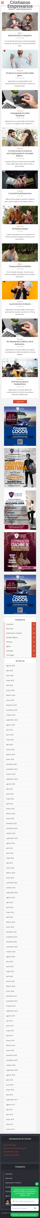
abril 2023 (9, 863)
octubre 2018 (10, 1065)
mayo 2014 (10, 1119)
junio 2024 (9, 794)
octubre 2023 (10, 833)
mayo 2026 (10, 680)
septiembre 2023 (12, 838)
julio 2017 (9, 1109)
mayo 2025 (10, 740)
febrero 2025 (10, 754)
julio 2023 (9, 848)
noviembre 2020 (11, 947)
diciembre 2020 (11, 942)
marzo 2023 (10, 868)
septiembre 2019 (12, 1011)
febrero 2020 (10, 986)
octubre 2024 (10, 774)
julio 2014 (9, 1114)
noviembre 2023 (11, 828)
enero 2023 (10, 878)
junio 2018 (9, 1085)
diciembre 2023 (11, 823)
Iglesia (20, 33)
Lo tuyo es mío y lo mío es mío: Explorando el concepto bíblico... (20, 153)
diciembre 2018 (11, 1055)
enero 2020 (10, 991)
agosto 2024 (10, 784)
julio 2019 (9, 1021)
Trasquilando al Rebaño (20, 266)
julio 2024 (9, 789)
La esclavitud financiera (20, 193)
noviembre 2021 (11, 937)
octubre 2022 (10, 888)
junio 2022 (9, 907)
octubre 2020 (10, 952)
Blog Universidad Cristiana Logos (14, 1148)
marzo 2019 (10, 1040)
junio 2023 (9, 853)
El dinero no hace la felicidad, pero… (20, 74)
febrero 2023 (10, 873)
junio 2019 (9, 1026)
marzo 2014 (10, 1129)
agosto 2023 (10, 843)
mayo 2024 (10, 799)
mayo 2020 (10, 971)
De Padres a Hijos (20, 228)
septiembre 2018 (12, 1070)
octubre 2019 (10, 1006)
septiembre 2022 (12, 893)
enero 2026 (10, 700)
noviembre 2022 (11, 883)
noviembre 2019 (11, 1001)
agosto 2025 (10, 725)
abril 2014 (9, 1124)
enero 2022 (10, 927)
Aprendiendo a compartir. (20, 35)
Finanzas (20, 70)
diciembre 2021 (11, 932)
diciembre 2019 (11, 996)
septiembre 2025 (12, 720)
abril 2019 (9, 1036)
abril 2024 (9, 804)
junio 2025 (9, 735)
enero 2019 (10, 1050)
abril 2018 (9, 1095)
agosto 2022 (10, 897)
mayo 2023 (10, 858)
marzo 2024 (10, 809)
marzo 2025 (10, 749)
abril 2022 (9, 917)
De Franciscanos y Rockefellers (20, 382)
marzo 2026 (10, 690)
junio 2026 (9, 675)
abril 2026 (9, 685)
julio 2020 (9, 962)
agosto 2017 (10, 1105)
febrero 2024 (10, 814)
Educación (20, 226)
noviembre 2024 (11, 769)
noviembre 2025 (11, 710)
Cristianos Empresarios (20, 4)
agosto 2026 (10, 666)
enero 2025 (10, 759)
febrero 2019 (10, 1045)
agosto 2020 (10, 957)
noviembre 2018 (11, 1060)
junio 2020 (9, 966)
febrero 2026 (10, 695)
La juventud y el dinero (20, 304)
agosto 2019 (10, 1016)
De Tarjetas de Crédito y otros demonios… (20, 342)
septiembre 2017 (12, 1100)
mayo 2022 (10, 912)
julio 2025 (9, 730)
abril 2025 (9, 745)
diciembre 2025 (11, 705)
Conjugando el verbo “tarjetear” (20, 114)
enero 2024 (10, 818)
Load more (20, 402)
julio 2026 (9, 671)
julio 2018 (9, 1080)
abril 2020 (9, 976)
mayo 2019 (10, 1031)
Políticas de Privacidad (11, 1155)
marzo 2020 (10, 981)
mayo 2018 (10, 1090)
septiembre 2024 (12, 779)
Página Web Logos (9, 1145)
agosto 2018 (10, 1075)
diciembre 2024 (11, 764)
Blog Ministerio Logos (10, 1152)
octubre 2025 (10, 715)
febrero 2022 (10, 922)
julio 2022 (9, 902)
